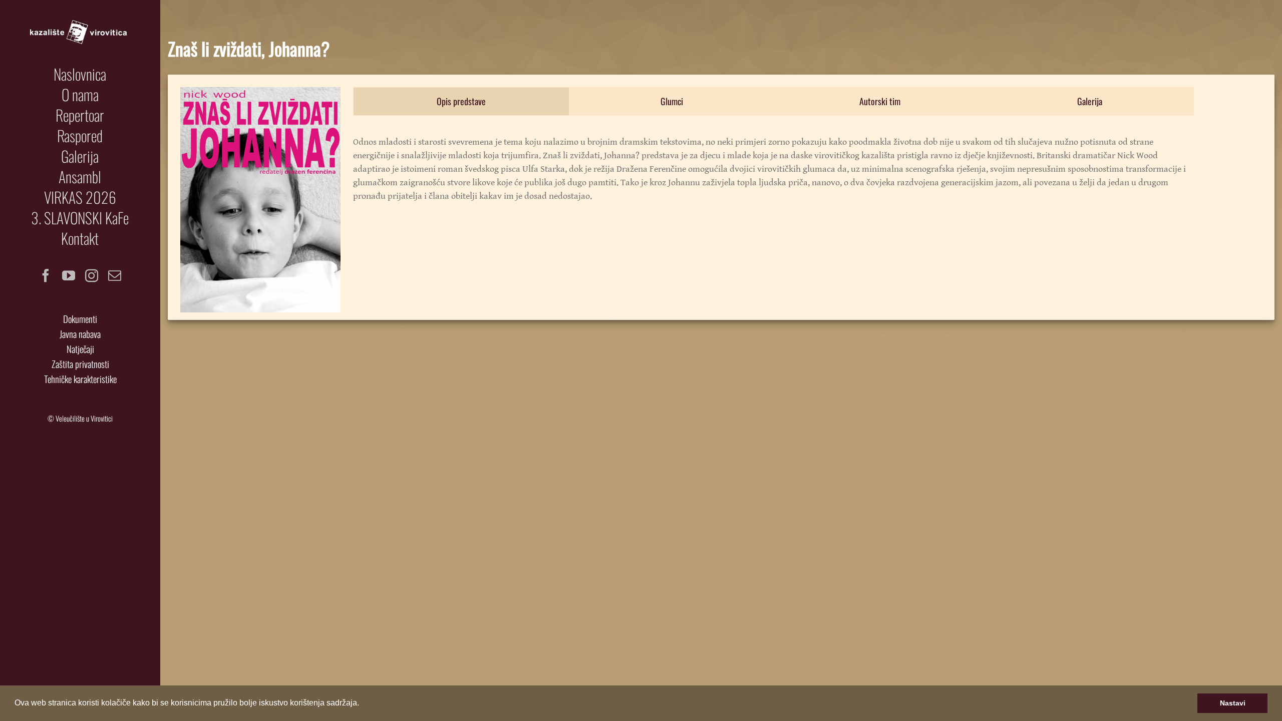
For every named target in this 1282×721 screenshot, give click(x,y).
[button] (362, 703)
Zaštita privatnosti (80, 364)
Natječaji (80, 348)
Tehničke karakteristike (80, 379)
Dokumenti (80, 318)
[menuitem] (80, 74)
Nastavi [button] (1232, 703)
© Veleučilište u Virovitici (80, 418)
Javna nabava (80, 333)
